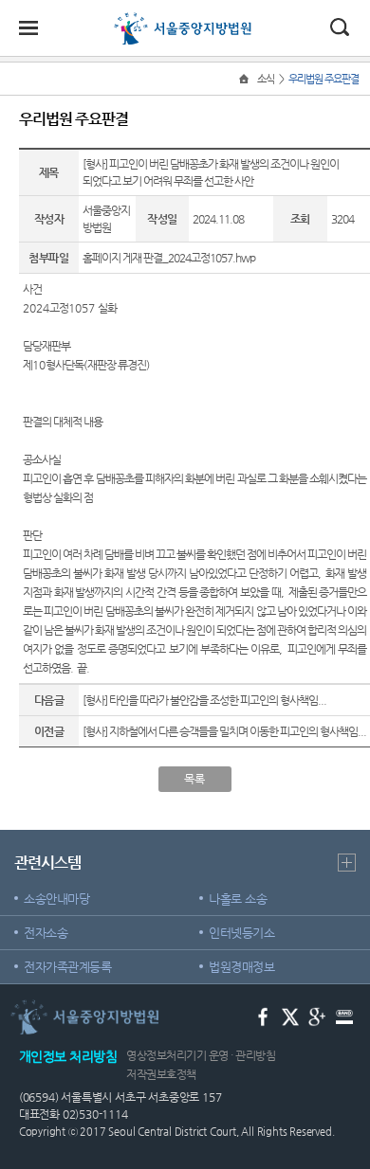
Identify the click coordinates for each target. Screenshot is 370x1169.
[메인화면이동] (245, 79)
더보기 (347, 863)
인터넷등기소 (241, 933)
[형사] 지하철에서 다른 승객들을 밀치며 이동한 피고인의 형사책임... (224, 731)
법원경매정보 (241, 967)
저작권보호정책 (161, 1074)
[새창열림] (263, 1015)
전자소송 (45, 933)
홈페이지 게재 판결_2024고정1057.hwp (169, 257)
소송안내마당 (56, 898)
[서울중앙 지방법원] (185, 20)
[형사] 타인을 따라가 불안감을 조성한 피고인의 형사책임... (204, 700)
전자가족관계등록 (67, 967)
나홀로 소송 (238, 898)
